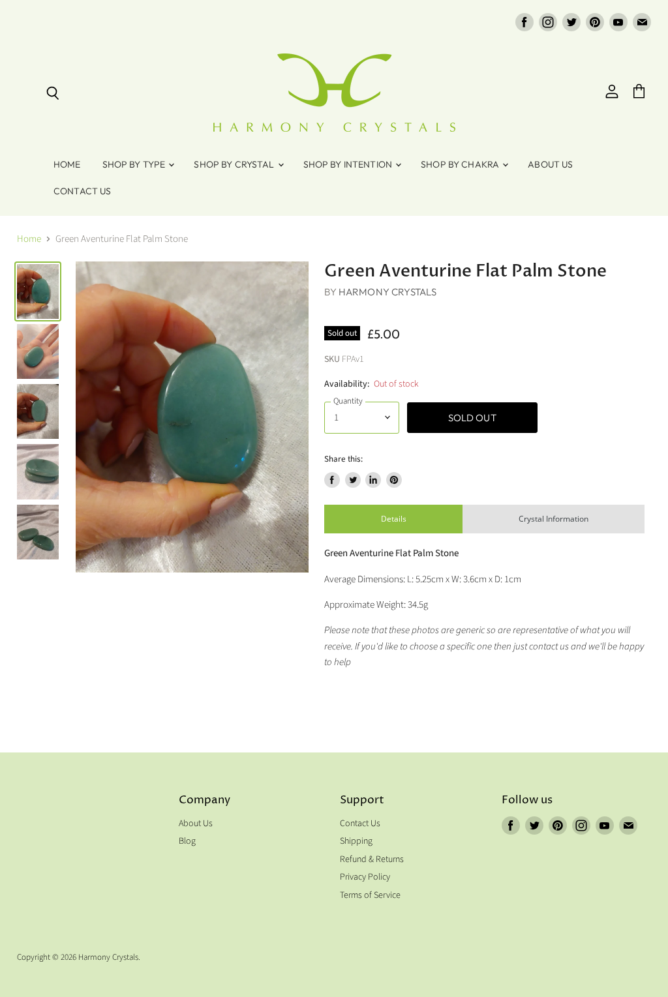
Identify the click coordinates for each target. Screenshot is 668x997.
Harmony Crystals (387, 292)
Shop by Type (135, 164)
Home (67, 164)
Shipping (356, 841)
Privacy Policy (365, 877)
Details (393, 518)
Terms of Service (370, 895)
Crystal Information (553, 518)
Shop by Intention (349, 164)
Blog (187, 841)
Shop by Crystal (235, 164)
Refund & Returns (372, 859)
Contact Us (82, 191)
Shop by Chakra (461, 164)
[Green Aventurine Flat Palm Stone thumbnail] (38, 291)
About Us (550, 164)
